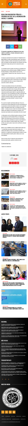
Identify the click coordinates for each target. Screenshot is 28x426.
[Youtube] (18, 163)
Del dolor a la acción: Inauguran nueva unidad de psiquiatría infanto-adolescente (11, 369)
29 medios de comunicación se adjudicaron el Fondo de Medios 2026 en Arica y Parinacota (17, 177)
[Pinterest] (16, 47)
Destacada (12, 181)
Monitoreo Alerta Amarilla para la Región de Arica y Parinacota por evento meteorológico (18, 184)
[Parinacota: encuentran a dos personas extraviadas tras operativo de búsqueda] (5, 199)
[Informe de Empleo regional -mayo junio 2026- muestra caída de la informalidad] (14, 248)
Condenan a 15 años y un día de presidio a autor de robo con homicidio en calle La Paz (13, 356)
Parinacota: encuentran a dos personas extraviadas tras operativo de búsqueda (17, 200)
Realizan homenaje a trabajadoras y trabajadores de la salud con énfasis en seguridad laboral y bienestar (13, 363)
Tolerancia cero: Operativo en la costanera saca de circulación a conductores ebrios (12, 366)
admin (15, 159)
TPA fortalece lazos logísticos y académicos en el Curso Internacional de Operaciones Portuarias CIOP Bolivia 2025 (14, 372)
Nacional (8, 11)
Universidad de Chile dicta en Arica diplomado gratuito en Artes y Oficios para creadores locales (14, 236)
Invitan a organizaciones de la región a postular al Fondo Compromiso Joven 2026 (13, 308)
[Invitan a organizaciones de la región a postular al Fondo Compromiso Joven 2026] (14, 296)
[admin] (12, 159)
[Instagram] (13, 163)
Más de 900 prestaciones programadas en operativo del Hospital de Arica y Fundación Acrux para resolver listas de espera (13, 284)
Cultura (5, 233)
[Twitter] (12, 47)
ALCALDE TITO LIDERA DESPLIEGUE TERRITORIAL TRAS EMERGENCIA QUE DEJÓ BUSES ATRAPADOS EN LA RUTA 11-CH (18, 207)
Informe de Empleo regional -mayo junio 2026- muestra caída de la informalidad (14, 260)
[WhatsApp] (20, 47)
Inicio (2, 11)
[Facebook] (8, 47)
